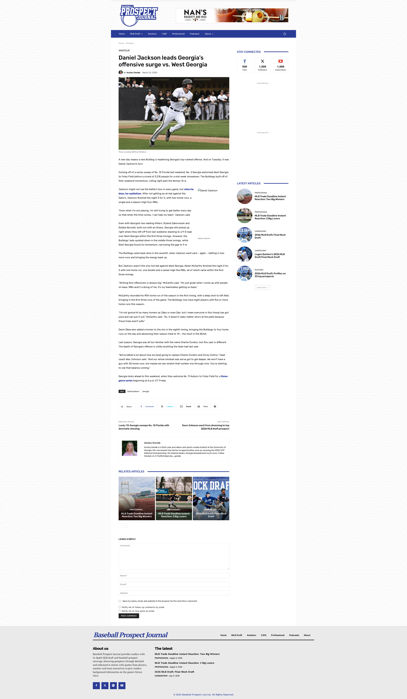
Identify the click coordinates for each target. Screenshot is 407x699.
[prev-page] (121, 525)
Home (121, 43)
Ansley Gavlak (133, 73)
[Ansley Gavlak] (121, 72)
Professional (136, 510)
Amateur (130, 43)
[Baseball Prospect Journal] (143, 16)
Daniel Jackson (133, 391)
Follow (262, 59)
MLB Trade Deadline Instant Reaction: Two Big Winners (136, 515)
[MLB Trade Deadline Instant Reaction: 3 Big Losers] (174, 498)
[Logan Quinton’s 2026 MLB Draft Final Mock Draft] (244, 254)
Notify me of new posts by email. (138, 611)
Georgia (145, 391)
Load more (261, 287)
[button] (284, 34)
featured (259, 270)
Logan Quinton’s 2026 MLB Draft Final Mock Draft (270, 256)
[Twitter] (104, 685)
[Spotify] (113, 685)
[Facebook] (96, 685)
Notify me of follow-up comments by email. (143, 607)
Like (245, 59)
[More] (215, 406)
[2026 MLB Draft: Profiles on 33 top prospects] (244, 273)
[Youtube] (121, 685)
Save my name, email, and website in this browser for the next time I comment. (160, 601)
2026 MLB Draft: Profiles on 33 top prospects (270, 275)
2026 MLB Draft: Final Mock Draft (211, 515)
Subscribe (280, 59)
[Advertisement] (262, 105)
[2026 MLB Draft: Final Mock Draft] (211, 498)
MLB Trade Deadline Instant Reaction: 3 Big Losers (174, 515)
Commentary (211, 510)
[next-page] (126, 525)
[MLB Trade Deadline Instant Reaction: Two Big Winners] (137, 498)
